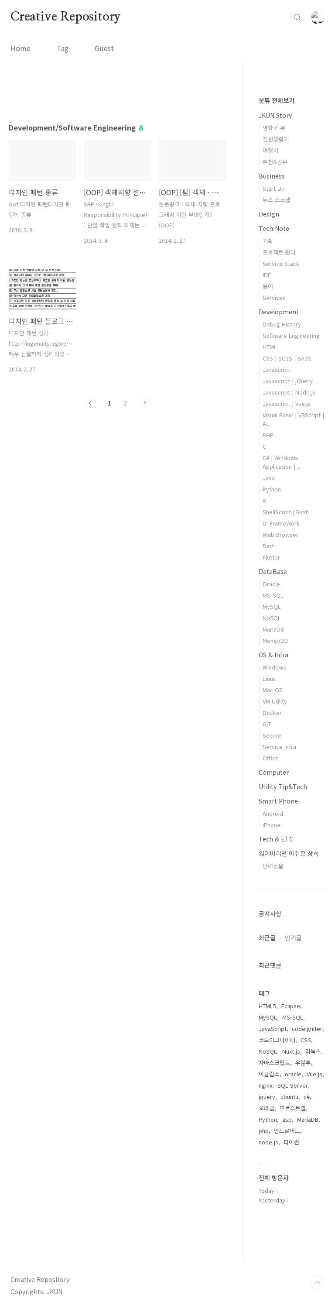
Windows (274, 667)
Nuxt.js (291, 1051)
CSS (306, 1040)
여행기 (270, 150)
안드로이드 (287, 1131)
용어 (268, 286)
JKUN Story (275, 115)
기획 (268, 241)
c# (307, 1096)
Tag (62, 48)
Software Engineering (291, 335)
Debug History (282, 324)
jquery (267, 1096)
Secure (272, 735)
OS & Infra (273, 654)
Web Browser (280, 534)
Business (272, 176)
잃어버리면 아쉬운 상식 (289, 853)
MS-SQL (273, 595)
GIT (267, 724)
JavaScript (273, 1028)
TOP (318, 1283)
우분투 (303, 1062)
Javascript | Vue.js (287, 403)
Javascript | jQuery (288, 381)
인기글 (293, 937)
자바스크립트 (274, 1062)
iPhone (271, 825)
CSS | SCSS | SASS (287, 358)
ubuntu (289, 1096)
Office (271, 758)
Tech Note (274, 228)
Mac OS (273, 690)
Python (272, 489)
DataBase (273, 571)
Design (269, 214)
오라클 (266, 1108)
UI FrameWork (281, 523)
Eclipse (290, 1006)
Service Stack (281, 263)
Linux (269, 678)
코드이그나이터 (277, 1040)
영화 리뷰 (274, 128)
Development (279, 311)
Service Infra (279, 746)
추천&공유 (275, 162)
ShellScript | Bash (286, 512)
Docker (272, 712)
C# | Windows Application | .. (282, 462)
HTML (270, 347)
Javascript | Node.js (289, 392)
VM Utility (275, 701)
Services (274, 297)
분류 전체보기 (276, 100)
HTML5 (267, 1006)
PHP (268, 435)
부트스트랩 (293, 1108)
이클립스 (269, 1074)
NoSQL (272, 618)
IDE (267, 275)
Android (273, 813)
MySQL (272, 606)
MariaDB (273, 629)
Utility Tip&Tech (283, 786)
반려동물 (273, 866)
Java (269, 478)
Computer (274, 772)
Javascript (276, 369)
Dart (268, 546)
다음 (144, 403)
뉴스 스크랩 (277, 200)
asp (287, 1119)
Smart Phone (278, 801)
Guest (104, 48)
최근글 (267, 937)
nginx (265, 1085)
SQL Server (292, 1085)
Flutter (271, 557)
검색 (297, 17)
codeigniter (307, 1028)
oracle (293, 1074)
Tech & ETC (276, 839)
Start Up (274, 188)
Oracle (271, 584)
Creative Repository (65, 17)
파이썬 (291, 1142)
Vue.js (314, 1074)
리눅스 (313, 1051)
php (264, 1131)
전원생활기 (276, 139)
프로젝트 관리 (279, 252)
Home (20, 48)
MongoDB (275, 640)
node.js (268, 1142)
